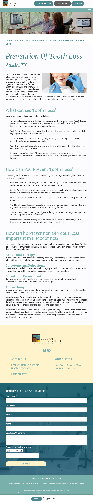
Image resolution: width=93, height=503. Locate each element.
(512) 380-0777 (53, 498)
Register (78, 4)
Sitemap (82, 483)
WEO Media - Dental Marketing (43, 483)
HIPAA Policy (36, 478)
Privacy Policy (46, 478)
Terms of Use (57, 478)
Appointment (62, 4)
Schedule (37, 498)
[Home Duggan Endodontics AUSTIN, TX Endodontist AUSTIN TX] (13, 3)
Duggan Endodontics (26, 483)
